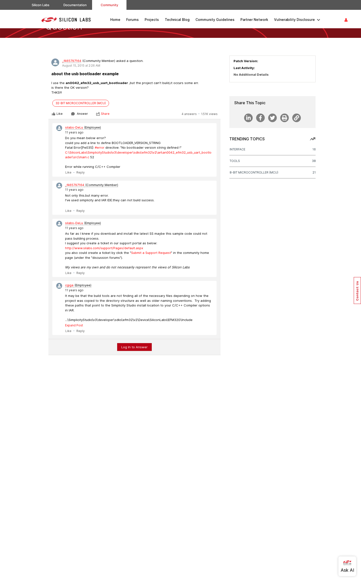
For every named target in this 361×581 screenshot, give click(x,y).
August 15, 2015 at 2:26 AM (81, 65)
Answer (82, 114)
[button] (357, 290)
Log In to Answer (134, 347)
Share (105, 114)
